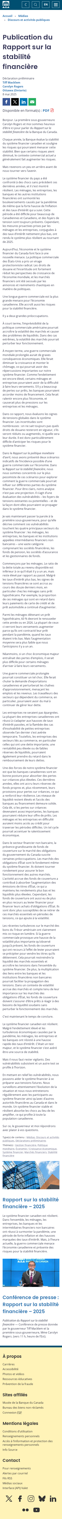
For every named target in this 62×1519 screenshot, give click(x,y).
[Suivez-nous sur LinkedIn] (53, 1501)
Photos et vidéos (13, 1374)
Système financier (13, 1152)
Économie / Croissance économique (36, 1148)
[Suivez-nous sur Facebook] (20, 1501)
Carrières (9, 1364)
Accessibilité (10, 1369)
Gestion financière (25, 1145)
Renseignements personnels (21, 1436)
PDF (46, 110)
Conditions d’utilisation (18, 1431)
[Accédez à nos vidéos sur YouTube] (36, 1512)
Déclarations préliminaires (31, 1140)
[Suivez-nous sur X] (9, 1501)
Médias (23, 16)
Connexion (12, 1412)
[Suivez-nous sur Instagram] (31, 1501)
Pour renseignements (17, 1468)
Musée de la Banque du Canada (23, 1403)
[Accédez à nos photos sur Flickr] (25, 1512)
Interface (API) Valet (15, 1488)
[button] (6, 102)
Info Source (10, 1450)
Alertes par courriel (15, 1473)
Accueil (7, 16)
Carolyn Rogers (13, 86)
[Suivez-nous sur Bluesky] (42, 1501)
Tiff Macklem (11, 82)
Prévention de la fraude (18, 1384)
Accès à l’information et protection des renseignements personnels (28, 1443)
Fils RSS (7, 1478)
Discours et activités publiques (29, 20)
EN (46, 4)
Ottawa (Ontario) (14, 90)
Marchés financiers (35, 1152)
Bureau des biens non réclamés (23, 1407)
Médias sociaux (12, 1483)
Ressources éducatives (17, 1379)
